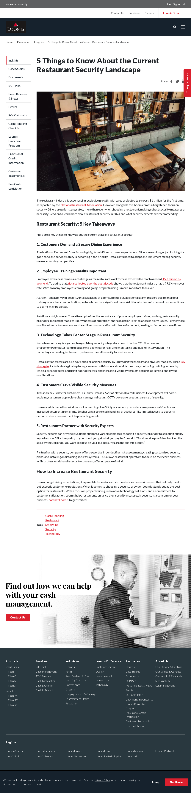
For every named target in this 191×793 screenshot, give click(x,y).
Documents (15, 77)
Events (12, 107)
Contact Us (117, 13)
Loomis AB (132, 756)
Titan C (12, 676)
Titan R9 (13, 704)
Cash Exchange (44, 685)
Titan (11, 671)
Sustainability (162, 680)
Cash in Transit (44, 690)
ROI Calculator (18, 115)
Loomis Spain (13, 756)
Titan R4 (13, 695)
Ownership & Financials (168, 676)
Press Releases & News (17, 96)
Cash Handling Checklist (17, 126)
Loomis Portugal (164, 751)
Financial (70, 666)
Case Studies (16, 68)
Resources (23, 42)
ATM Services (43, 676)
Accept (156, 782)
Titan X (12, 685)
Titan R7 (13, 700)
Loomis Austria (14, 751)
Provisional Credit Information (16, 158)
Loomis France (104, 751)
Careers (149, 13)
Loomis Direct (172, 13)
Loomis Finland (73, 751)
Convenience (72, 684)
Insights (39, 42)
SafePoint (51, 524)
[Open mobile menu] (183, 27)
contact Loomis (58, 500)
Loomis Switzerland (76, 756)
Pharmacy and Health (77, 698)
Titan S (12, 680)
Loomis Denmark (45, 751)
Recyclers (11, 690)
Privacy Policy (102, 780)
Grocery (70, 689)
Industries (72, 661)
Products (12, 661)
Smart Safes (12, 666)
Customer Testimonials (16, 173)
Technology (52, 533)
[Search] (174, 27)
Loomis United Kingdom (109, 756)
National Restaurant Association (81, 205)
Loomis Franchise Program (14, 141)
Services (41, 661)
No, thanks (176, 782)
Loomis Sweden (44, 756)
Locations (134, 13)
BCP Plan (14, 85)
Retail (68, 671)
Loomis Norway (134, 751)
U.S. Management (165, 685)
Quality (100, 671)
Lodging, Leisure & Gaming (80, 694)
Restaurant (52, 520)
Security (50, 529)
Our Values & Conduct (168, 671)
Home (9, 42)
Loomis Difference (108, 661)
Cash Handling (54, 515)
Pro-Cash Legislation (15, 186)
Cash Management (46, 671)
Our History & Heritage (168, 666)
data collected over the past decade (90, 283)
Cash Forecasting (45, 680)
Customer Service (106, 666)
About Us (161, 661)
